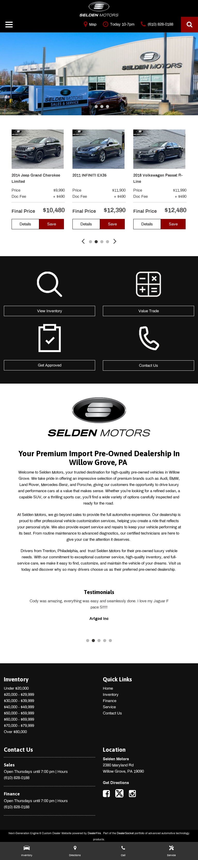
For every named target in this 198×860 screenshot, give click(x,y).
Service (109, 707)
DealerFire (94, 833)
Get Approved (49, 365)
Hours (62, 772)
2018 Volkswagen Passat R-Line (158, 178)
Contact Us (148, 365)
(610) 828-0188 (16, 778)
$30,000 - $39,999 (19, 701)
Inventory (111, 694)
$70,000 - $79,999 (19, 726)
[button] (189, 24)
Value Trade (148, 311)
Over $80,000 (15, 732)
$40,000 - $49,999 (19, 707)
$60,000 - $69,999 (19, 719)
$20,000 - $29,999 (19, 694)
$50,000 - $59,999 (19, 713)
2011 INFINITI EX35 (89, 175)
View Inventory (49, 311)
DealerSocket (125, 833)
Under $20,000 (16, 688)
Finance (109, 701)
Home (108, 688)
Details (25, 224)
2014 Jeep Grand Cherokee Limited (36, 178)
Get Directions (116, 783)
